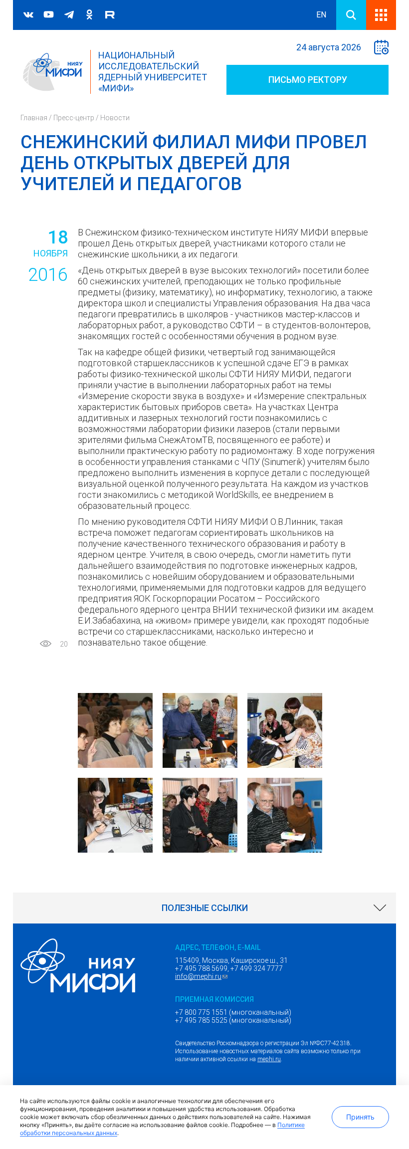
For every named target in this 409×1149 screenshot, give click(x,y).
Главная (33, 118)
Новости (115, 118)
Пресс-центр (73, 118)
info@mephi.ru (202, 976)
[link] (204, 908)
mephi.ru (269, 1059)
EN (321, 14)
